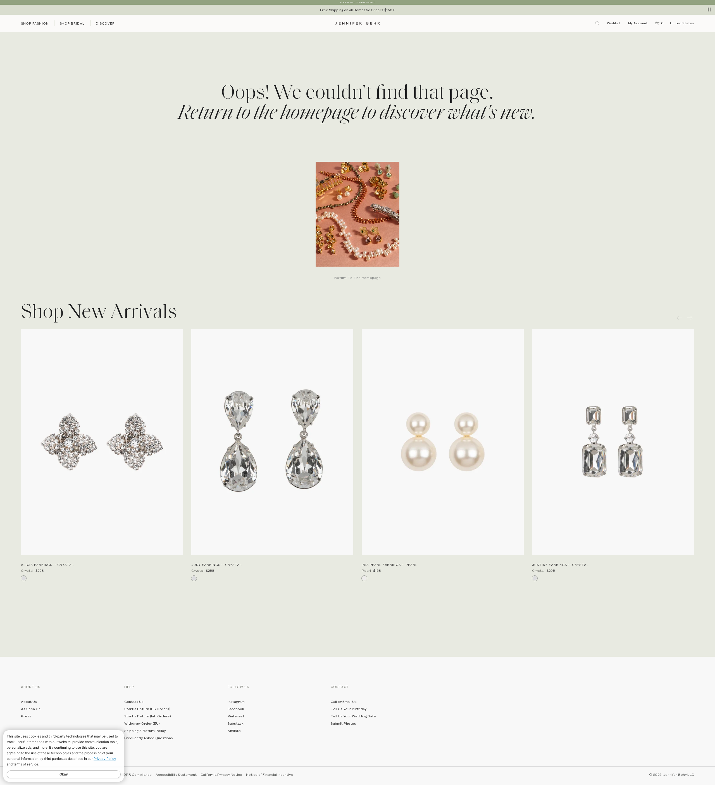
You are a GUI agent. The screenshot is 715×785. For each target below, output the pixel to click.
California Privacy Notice (221, 774)
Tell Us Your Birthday (348, 708)
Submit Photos (343, 723)
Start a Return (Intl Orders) (147, 716)
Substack (236, 723)
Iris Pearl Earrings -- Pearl (390, 565)
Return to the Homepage (357, 278)
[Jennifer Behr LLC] (357, 23)
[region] (357, 10)
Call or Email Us (344, 701)
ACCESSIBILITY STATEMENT (357, 2)
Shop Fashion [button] (35, 23)
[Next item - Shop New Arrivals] (690, 318)
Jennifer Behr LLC (678, 774)
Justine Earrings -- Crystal (560, 565)
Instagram (236, 701)
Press (26, 716)
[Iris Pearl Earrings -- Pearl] (443, 442)
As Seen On (30, 708)
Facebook (236, 708)
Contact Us (134, 701)
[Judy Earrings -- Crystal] (272, 442)
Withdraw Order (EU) (142, 723)
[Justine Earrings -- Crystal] (613, 442)
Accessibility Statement (176, 774)
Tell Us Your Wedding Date (353, 716)
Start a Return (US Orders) (147, 708)
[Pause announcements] (709, 9)
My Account (638, 23)
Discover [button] (105, 23)
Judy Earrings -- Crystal (216, 565)
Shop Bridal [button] (72, 23)
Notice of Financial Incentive (269, 774)
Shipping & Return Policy (145, 730)
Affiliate (234, 730)
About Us (29, 701)
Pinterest (236, 716)
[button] (658, 23)
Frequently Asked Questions (148, 738)
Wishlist (613, 23)
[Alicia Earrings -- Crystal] (102, 442)
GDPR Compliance (136, 774)
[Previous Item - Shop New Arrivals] (679, 318)
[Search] (598, 23)
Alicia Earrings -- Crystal (47, 565)
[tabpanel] (357, 221)
